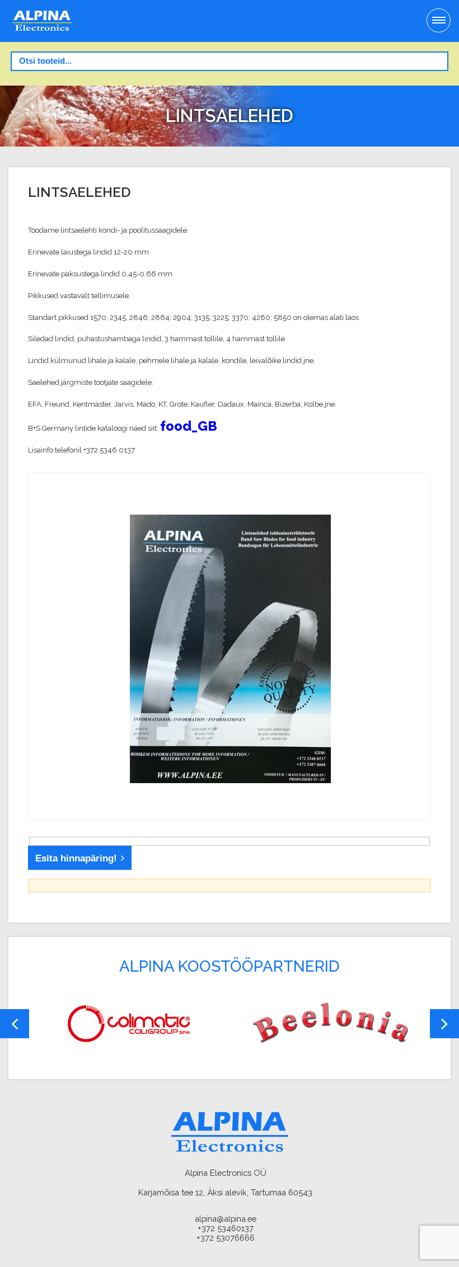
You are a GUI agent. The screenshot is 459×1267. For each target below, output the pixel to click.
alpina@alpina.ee (225, 1218)
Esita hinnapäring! (76, 858)
